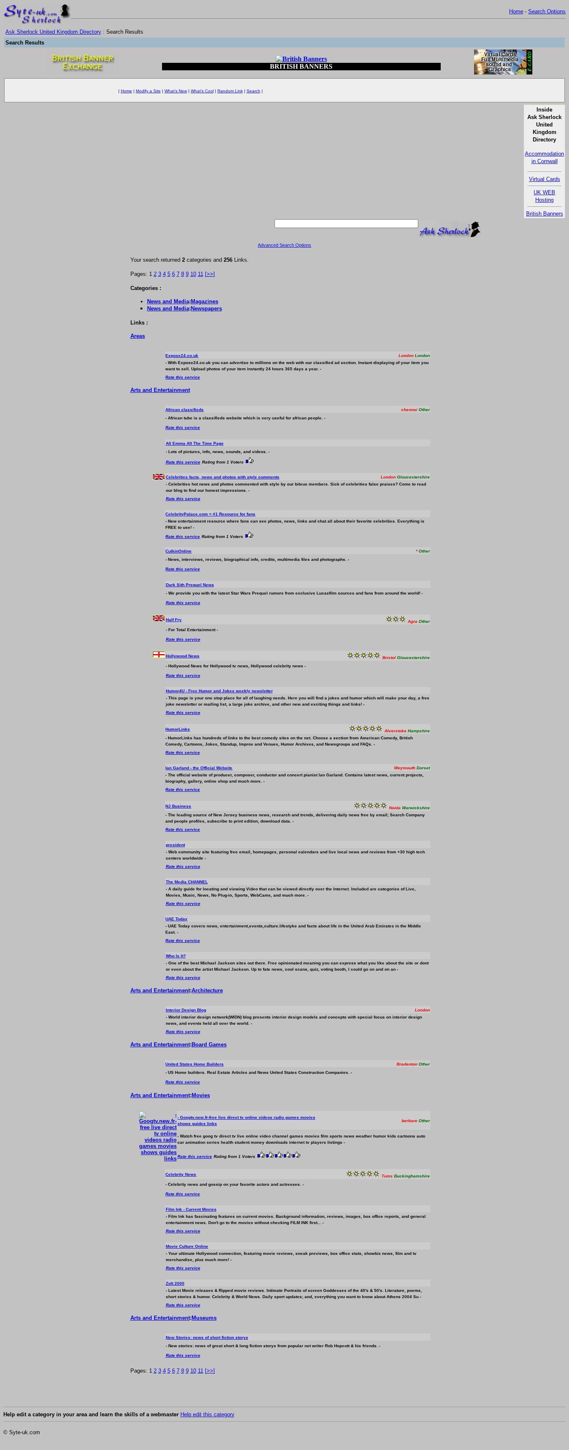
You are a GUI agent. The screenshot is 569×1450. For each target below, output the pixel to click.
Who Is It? (176, 956)
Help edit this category (207, 1414)
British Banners (544, 214)
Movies (201, 1095)
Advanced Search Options (284, 245)
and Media (168, 301)
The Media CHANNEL (187, 882)
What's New (176, 91)
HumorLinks (177, 729)
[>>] (210, 274)
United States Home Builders (194, 1064)
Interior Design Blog (186, 1010)
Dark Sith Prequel (190, 584)
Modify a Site (148, 91)
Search (253, 91)
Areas (137, 336)
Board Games (209, 1044)
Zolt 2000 (175, 1283)
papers (206, 308)
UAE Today (176, 919)
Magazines (204, 301)
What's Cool (202, 91)
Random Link (230, 91)
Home (516, 11)
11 (200, 274)
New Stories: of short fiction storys (207, 1337)
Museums (204, 1318)
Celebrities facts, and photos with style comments (223, 477)
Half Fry (174, 619)
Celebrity (180, 1174)
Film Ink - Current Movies (191, 1209)
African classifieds (184, 409)
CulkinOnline (178, 551)
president (175, 845)
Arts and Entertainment (160, 390)
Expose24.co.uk (181, 355)
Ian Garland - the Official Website (198, 768)
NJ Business (178, 806)
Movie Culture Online (187, 1246)
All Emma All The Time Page (195, 443)
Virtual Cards (544, 179)
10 (193, 274)
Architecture (207, 990)
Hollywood (183, 656)
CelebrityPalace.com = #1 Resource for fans (210, 514)
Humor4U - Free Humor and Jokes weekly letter (219, 691)
